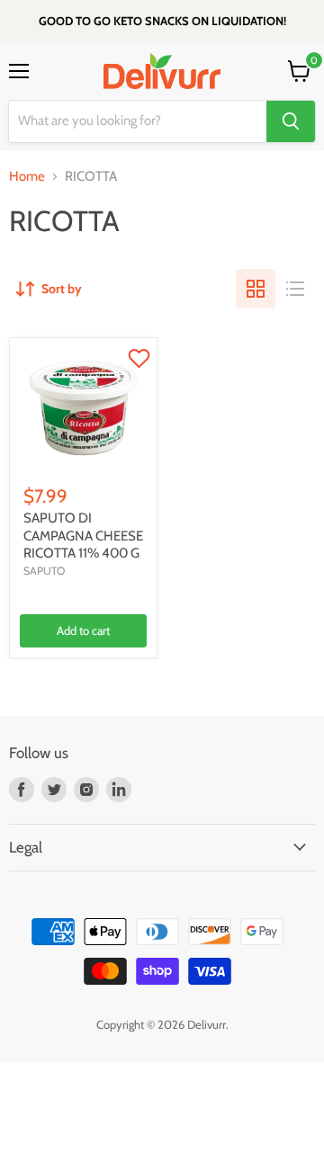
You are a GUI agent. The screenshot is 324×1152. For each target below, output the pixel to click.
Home (27, 176)
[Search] (290, 121)
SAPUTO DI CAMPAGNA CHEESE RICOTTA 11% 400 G (83, 535)
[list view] (295, 288)
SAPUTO (44, 570)
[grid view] (255, 288)
